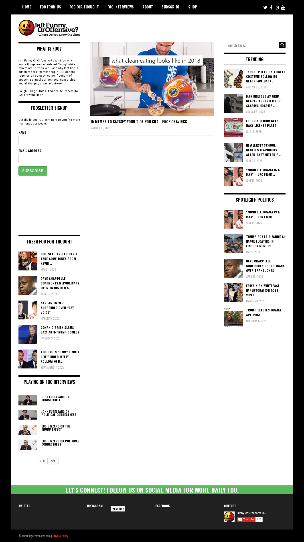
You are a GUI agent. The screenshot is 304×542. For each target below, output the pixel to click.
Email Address (29, 150)
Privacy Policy (60, 535)
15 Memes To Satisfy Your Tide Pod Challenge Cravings (138, 121)
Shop (192, 7)
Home (26, 7)
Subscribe (171, 7)
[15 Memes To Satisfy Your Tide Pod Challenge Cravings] (152, 79)
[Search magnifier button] (282, 45)
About (147, 7)
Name (22, 132)
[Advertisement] (202, 27)
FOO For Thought (84, 7)
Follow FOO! (118, 509)
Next (53, 461)
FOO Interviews (120, 7)
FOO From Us (50, 7)
